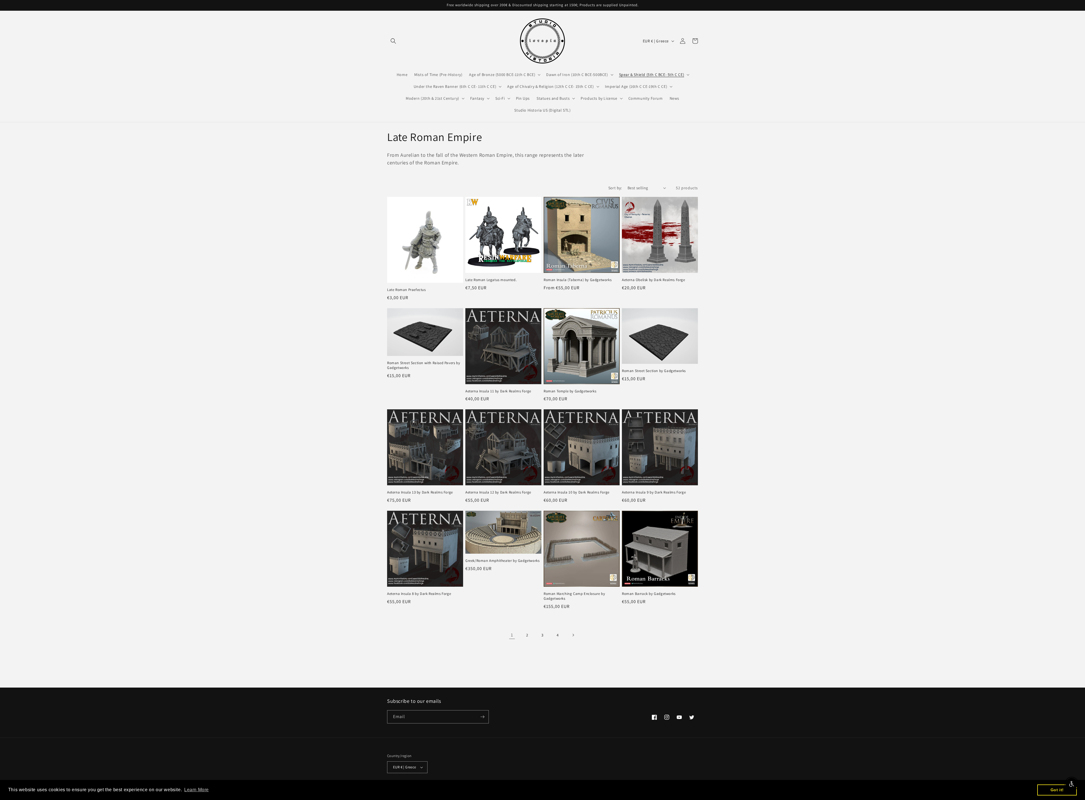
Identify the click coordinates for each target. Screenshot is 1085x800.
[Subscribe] (482, 716)
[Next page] (573, 635)
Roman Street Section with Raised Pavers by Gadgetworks (423, 365)
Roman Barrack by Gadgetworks (649, 594)
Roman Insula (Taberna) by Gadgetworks (577, 280)
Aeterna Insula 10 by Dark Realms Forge (576, 492)
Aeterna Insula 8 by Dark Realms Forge (419, 594)
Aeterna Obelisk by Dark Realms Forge (653, 280)
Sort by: (615, 187)
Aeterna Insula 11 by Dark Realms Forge (498, 391)
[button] (393, 41)
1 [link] (512, 635)
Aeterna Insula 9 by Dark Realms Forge (654, 492)
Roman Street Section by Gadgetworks (654, 371)
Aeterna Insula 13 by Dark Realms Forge (420, 492)
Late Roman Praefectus (406, 290)
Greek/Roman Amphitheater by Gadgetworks (502, 560)
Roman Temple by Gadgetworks (570, 391)
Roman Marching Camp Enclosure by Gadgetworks (574, 596)
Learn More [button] (196, 789)
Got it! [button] (1057, 790)
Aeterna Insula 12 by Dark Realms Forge (498, 492)
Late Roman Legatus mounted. (491, 280)
